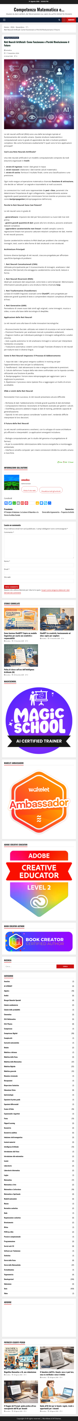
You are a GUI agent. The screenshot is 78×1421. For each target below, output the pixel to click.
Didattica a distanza (10, 1052)
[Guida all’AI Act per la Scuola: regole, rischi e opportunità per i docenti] (57, 1392)
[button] (4, 20)
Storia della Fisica (10, 1260)
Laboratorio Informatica (12, 1170)
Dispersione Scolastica (11, 1085)
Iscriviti (71, 20)
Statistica (7, 1255)
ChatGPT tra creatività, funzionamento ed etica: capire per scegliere (55, 634)
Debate (6, 1047)
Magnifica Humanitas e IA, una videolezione (20, 1372)
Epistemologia (8, 1095)
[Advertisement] (39, 1320)
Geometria (7, 1128)
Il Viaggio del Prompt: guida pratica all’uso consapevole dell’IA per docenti (20, 1407)
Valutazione (7, 1284)
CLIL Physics (8, 1024)
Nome (7, 561)
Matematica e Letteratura (12, 1189)
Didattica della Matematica (13, 1061)
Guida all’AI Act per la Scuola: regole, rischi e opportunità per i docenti (57, 1407)
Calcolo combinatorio (11, 1005)
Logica (6, 1175)
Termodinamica (9, 1269)
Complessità (8, 1038)
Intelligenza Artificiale (11, 38)
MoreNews (46, 1418)
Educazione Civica (11, 628)
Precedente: (21, 512)
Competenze (8, 1028)
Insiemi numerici (9, 1142)
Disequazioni (8, 1080)
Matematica (8, 1180)
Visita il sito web (29, 490)
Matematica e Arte (10, 1184)
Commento (9, 532)
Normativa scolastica (11, 1208)
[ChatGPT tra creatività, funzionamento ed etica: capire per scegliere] (57, 619)
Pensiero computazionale (12, 1236)
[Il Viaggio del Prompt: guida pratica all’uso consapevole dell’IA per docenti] (21, 1392)
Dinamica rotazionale (11, 1076)
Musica (6, 1203)
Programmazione (9, 1241)
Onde (5, 1213)
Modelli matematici (10, 1199)
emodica (9, 50)
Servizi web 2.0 (9, 1246)
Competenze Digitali (48, 625)
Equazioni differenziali (11, 1104)
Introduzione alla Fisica (11, 1151)
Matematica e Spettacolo (12, 1194)
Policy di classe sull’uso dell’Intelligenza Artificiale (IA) (19, 670)
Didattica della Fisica (11, 1057)
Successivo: (58, 510)
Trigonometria (8, 1274)
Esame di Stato (9, 1109)
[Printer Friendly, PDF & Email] (65, 462)
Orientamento (8, 1222)
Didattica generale (10, 1071)
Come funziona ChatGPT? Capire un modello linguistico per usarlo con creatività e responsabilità (20, 636)
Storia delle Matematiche (12, 1265)
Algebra (6, 991)
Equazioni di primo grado (12, 1099)
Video (6, 1293)
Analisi (6, 995)
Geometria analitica (10, 1132)
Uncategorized (9, 1279)
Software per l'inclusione (12, 1251)
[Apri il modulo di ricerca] (59, 20)
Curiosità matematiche (11, 1043)
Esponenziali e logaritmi (12, 1113)
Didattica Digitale (9, 1066)
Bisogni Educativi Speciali (12, 1000)
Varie (5, 1288)
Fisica (6, 1118)
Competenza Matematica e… (39, 9)
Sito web (7, 577)
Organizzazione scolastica (12, 1217)
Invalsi (6, 1161)
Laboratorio (8, 1165)
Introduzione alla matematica (13, 1156)
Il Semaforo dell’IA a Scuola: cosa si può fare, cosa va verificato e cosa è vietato (57, 1373)
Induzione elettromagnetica (13, 1137)
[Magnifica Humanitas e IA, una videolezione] (21, 1358)
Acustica (7, 981)
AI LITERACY (8, 986)
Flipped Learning (9, 1123)
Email (7, 569)
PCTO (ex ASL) (8, 1232)
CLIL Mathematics (10, 1019)
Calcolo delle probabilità (12, 1009)
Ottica (6, 1227)
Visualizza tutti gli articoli (50, 491)
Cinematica (7, 1014)
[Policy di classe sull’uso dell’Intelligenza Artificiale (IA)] (21, 655)
